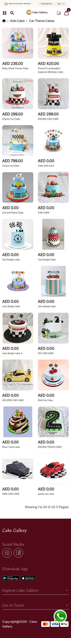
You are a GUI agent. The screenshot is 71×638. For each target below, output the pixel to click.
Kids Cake (17, 21)
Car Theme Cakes (41, 21)
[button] (61, 4)
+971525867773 (46, 4)
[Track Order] (59, 13)
